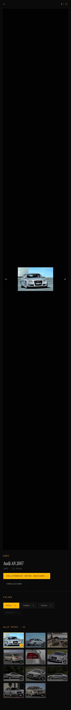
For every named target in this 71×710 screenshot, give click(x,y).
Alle (11, 605)
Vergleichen (14, 584)
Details (12, 613)
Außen (28, 605)
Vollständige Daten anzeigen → (26, 576)
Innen (46, 605)
